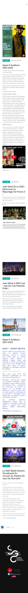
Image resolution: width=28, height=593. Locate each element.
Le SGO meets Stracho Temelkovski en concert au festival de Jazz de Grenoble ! (14, 474)
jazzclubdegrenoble (11, 518)
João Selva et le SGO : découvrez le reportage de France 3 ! (14, 190)
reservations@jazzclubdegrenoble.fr (16, 515)
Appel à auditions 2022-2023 (11, 66)
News (7, 60)
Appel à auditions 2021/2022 (11, 341)
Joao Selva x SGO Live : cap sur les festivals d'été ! (14, 286)
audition (14, 91)
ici (21, 411)
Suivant (8, 527)
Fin (12, 527)
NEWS (13, 13)
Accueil (9, 13)
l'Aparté (4, 87)
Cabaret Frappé (9, 304)
